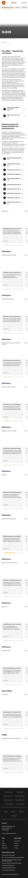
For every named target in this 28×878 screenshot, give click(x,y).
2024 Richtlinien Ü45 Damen (14, 164)
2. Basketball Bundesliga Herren (9, 867)
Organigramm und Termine (8, 7)
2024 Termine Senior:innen (13, 115)
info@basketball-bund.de (10, 833)
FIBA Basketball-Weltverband (8, 855)
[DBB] (4, 4)
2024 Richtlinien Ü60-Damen (14, 193)
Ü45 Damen (24, 7)
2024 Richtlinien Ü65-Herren (14, 203)
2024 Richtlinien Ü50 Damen (14, 174)
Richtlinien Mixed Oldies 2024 (14, 158)
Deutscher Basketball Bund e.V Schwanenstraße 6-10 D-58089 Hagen (8, 828)
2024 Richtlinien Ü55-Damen (14, 184)
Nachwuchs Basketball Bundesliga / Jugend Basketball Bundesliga (11, 860)
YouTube (16, 847)
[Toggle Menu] (23, 3)
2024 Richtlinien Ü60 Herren (14, 197)
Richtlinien (17, 7)
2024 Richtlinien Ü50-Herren (14, 179)
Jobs (3, 841)
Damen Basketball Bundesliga (8, 870)
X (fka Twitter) (17, 841)
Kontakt (3, 843)
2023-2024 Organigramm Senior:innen (13, 109)
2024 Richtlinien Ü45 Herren (14, 169)
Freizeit (5, 42)
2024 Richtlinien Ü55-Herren (14, 189)
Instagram (16, 845)
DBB (3, 42)
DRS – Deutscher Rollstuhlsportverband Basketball (13, 857)
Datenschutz (4, 847)
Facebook (16, 843)
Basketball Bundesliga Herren (8, 865)
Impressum (4, 845)
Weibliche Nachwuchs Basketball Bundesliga (11, 863)
